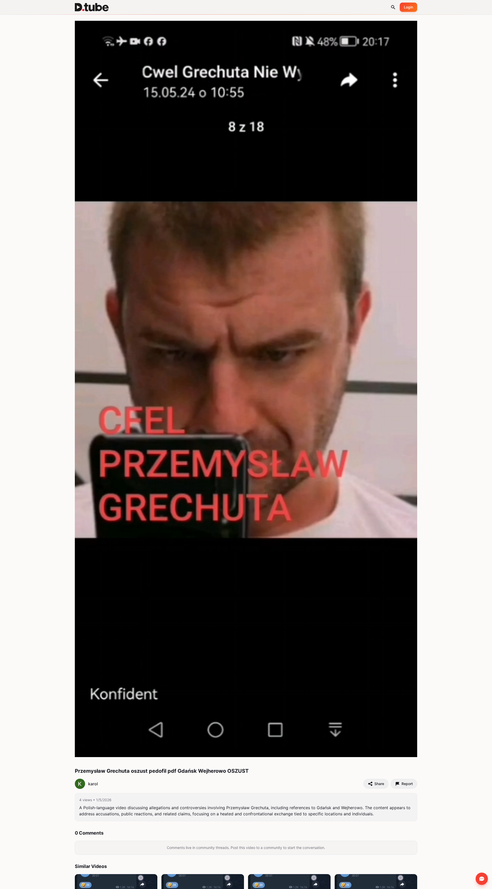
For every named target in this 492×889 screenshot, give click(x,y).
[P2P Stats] (384, 751)
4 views (85, 800)
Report (407, 783)
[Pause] (84, 751)
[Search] (393, 7)
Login (408, 7)
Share (379, 783)
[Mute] (106, 751)
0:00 (95, 751)
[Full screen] (408, 751)
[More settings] (395, 751)
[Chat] (482, 879)
